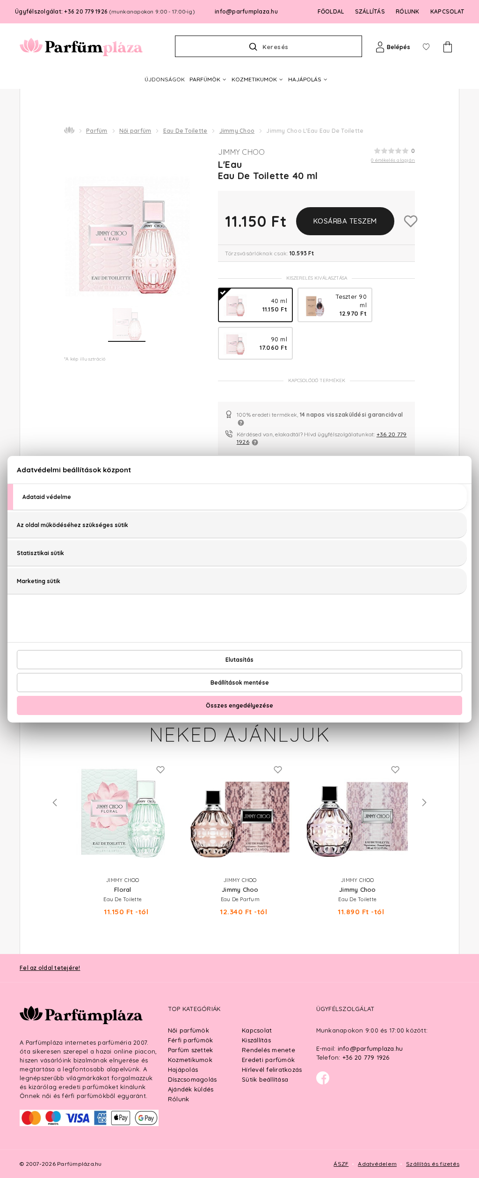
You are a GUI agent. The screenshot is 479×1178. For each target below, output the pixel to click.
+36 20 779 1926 (366, 1057)
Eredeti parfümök (268, 1059)
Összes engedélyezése (239, 705)
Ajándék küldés (191, 1089)
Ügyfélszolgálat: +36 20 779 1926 (105, 11)
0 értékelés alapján (393, 160)
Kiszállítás (256, 1040)
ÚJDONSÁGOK (165, 79)
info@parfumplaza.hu (246, 11)
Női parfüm (135, 130)
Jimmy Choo (237, 130)
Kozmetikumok (190, 1059)
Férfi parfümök (190, 1040)
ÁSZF (341, 1163)
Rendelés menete (268, 1050)
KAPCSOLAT (447, 11)
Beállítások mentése (239, 682)
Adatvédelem (377, 1163)
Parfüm (97, 130)
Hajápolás (183, 1069)
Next (424, 802)
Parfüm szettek (190, 1050)
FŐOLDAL (331, 11)
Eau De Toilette (185, 130)
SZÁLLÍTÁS (370, 11)
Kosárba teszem (345, 221)
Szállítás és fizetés (432, 1163)
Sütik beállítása (265, 1079)
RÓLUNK (408, 11)
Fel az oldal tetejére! (50, 967)
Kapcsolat (257, 1030)
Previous (54, 802)
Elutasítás (239, 659)
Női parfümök (188, 1030)
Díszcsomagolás (192, 1079)
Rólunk (178, 1099)
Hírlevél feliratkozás (272, 1069)
